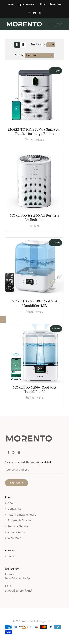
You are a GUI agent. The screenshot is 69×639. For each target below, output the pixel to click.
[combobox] (50, 44)
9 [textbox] (48, 44)
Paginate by (38, 44)
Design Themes (46, 621)
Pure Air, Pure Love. (50, 4)
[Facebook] (29, 12)
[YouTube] (39, 12)
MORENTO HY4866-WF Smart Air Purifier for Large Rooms (34, 131)
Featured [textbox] (31, 55)
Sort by (20, 55)
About (11, 503)
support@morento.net (22, 4)
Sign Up (15, 482)
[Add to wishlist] (59, 95)
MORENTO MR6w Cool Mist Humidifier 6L (34, 389)
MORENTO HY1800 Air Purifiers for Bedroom (34, 217)
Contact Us (14, 508)
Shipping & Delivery (20, 520)
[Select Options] (59, 86)
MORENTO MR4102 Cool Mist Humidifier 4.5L (34, 303)
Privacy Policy (16, 532)
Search (12, 556)
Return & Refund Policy (22, 514)
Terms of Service (18, 526)
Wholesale (14, 538)
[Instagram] (34, 12)
